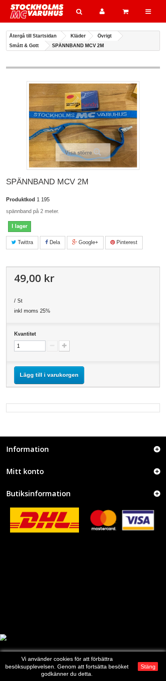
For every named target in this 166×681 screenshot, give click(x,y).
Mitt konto (25, 471)
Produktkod (20, 199)
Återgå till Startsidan (32, 36)
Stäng (148, 666)
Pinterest (126, 242)
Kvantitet (25, 334)
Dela (54, 242)
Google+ (87, 242)
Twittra (24, 242)
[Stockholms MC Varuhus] (37, 11)
